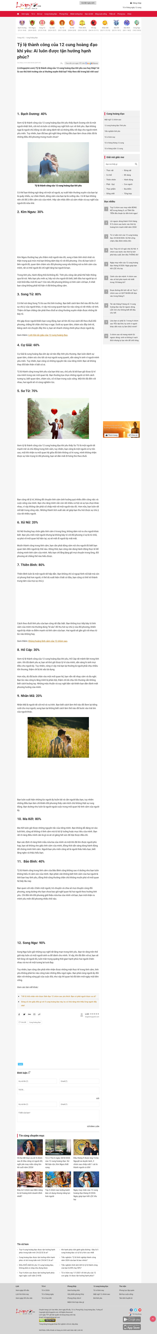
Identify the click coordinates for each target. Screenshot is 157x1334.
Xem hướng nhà (73, 1290)
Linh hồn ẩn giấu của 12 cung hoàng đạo (47, 335)
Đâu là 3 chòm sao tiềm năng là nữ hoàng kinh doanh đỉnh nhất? (30, 1193)
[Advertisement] (53, 89)
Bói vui (39, 14)
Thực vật (109, 170)
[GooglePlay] (132, 1322)
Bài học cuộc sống (126, 1294)
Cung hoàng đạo (50, 14)
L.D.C (87, 1014)
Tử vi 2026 (46, 1290)
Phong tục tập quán (126, 1290)
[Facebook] (131, 1311)
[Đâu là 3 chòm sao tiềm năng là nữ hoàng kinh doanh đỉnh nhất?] (30, 1179)
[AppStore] (132, 1329)
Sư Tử (62, 29)
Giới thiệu (42, 1330)
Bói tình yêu (97, 1298)
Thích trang (112, 435)
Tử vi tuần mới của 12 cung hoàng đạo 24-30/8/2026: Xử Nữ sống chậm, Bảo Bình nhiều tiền (124, 238)
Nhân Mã (105, 29)
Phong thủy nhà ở (74, 1298)
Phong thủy (63, 14)
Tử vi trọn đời (47, 1298)
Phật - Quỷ (110, 184)
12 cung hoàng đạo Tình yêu (115, 125)
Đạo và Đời (89, 14)
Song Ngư (137, 29)
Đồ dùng (127, 175)
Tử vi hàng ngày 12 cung (132, 7)
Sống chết (110, 193)
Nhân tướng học (76, 14)
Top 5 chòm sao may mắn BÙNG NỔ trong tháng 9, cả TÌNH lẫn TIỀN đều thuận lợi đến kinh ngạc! (124, 210)
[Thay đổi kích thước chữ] (61, 63)
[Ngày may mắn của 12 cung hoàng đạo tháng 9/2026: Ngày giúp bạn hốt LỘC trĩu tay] (86, 1179)
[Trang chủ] (18, 14)
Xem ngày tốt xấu (22, 1290)
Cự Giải (52, 29)
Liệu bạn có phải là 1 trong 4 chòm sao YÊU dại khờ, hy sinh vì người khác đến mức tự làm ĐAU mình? (124, 324)
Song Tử (42, 29)
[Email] (34, 1014)
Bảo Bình (127, 29)
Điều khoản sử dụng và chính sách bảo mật (62, 1330)
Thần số (112, 14)
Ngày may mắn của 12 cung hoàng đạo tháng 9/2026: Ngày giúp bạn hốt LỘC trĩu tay (124, 266)
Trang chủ (20, 38)
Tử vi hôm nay (110, 137)
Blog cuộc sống (101, 14)
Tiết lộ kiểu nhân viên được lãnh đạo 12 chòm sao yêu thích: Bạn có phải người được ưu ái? (58, 996)
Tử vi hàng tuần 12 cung (114, 149)
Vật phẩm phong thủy (75, 1294)
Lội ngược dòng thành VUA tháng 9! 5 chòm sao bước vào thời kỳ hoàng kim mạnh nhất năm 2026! (123, 224)
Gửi (97, 1098)
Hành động (128, 180)
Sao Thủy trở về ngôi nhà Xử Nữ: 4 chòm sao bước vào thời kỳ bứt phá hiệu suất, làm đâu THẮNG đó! (124, 252)
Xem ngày (25, 14)
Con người (128, 184)
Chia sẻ (134, 435)
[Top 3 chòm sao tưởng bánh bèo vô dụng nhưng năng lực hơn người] (58, 1179)
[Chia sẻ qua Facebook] (19, 1014)
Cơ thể (109, 175)
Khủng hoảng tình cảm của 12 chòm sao (47, 641)
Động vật (127, 170)
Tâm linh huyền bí (125, 1298)
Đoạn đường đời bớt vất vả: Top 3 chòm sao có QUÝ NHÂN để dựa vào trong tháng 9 (123, 293)
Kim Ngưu (32, 29)
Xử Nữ (72, 29)
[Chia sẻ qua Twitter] (24, 1014)
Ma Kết (116, 29)
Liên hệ (80, 1330)
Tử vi (33, 14)
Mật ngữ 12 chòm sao (113, 120)
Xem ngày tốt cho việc (24, 1298)
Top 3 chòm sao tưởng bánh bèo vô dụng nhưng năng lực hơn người (57, 1193)
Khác (129, 14)
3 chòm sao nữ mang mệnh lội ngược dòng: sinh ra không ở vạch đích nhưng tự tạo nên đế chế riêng (124, 337)
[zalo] (29, 1014)
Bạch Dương (22, 29)
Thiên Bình (82, 29)
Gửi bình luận (93, 1126)
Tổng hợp (128, 193)
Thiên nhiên (111, 180)
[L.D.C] (81, 1014)
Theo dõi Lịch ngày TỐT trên (75, 63)
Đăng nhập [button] (137, 3)
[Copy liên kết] (39, 1014)
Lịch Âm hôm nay (22, 1294)
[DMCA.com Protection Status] (47, 1321)
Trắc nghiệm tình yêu (112, 131)
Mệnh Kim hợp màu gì (75, 1302)
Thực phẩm (111, 189)
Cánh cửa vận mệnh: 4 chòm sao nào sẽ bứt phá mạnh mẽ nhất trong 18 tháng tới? (123, 279)
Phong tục (121, 14)
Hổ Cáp (93, 29)
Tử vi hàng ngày (48, 1294)
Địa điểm (127, 189)
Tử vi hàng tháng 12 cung (114, 143)
